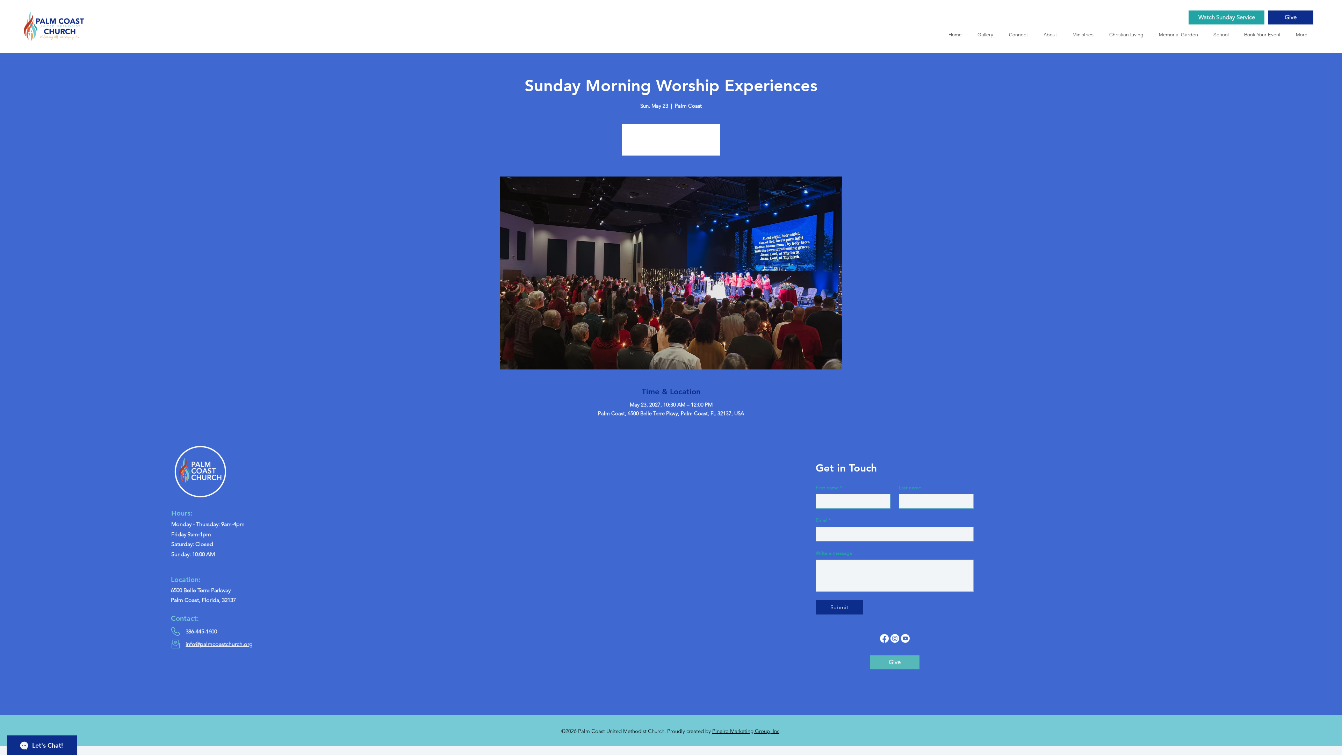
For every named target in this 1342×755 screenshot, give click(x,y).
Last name (910, 487)
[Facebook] (884, 638)
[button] (1180, 34)
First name (829, 487)
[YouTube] (905, 638)
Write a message (834, 553)
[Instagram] (894, 638)
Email (823, 520)
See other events (671, 144)
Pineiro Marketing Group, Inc (745, 731)
